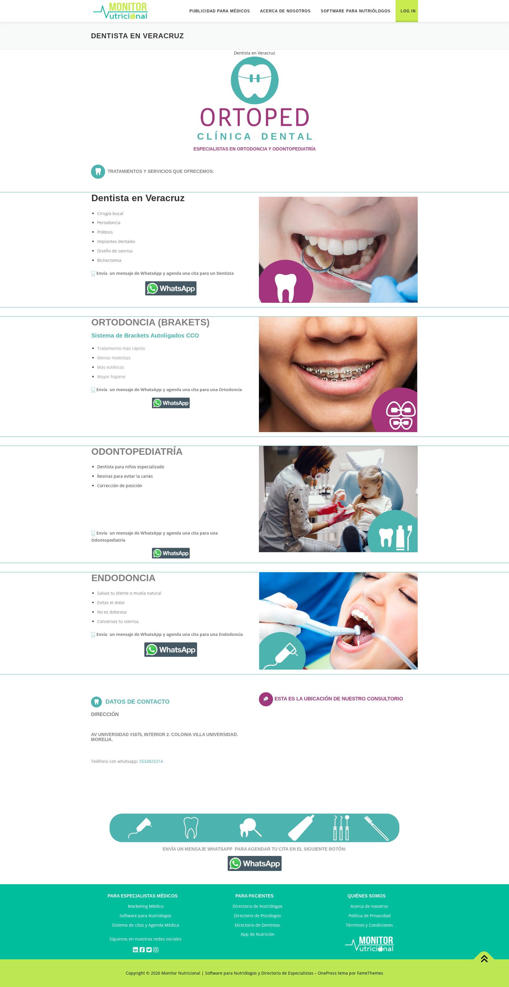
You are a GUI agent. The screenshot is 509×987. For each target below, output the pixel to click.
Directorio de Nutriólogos (257, 906)
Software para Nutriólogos (145, 915)
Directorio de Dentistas (257, 925)
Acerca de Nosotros (285, 11)
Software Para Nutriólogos (356, 11)
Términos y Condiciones (369, 925)
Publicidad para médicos (219, 11)
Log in (408, 11)
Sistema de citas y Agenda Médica (145, 925)
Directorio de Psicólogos (257, 915)
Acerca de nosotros (369, 906)
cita (283, 849)
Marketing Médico (145, 906)
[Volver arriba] (484, 959)
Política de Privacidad (369, 915)
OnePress (327, 973)
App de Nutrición (258, 934)
